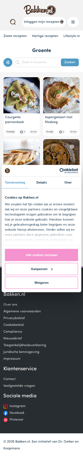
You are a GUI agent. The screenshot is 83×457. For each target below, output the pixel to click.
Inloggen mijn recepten (42, 22)
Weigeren (41, 282)
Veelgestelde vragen (19, 386)
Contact (9, 379)
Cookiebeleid (13, 325)
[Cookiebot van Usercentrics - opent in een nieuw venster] (59, 170)
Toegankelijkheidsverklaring (24, 345)
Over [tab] (68, 182)
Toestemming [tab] (15, 182)
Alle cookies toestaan (41, 255)
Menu (73, 22)
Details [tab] (41, 182)
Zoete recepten (15, 36)
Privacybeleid (14, 318)
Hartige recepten (45, 36)
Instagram (18, 406)
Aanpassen (39, 268)
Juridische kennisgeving (21, 352)
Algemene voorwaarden (22, 311)
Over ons (10, 304)
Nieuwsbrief (12, 338)
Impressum (11, 359)
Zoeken (69, 62)
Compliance (12, 331)
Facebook (17, 413)
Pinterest (16, 419)
